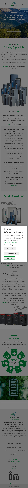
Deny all (9, 258)
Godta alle (10, 249)
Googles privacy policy (10, 242)
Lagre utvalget (11, 253)
